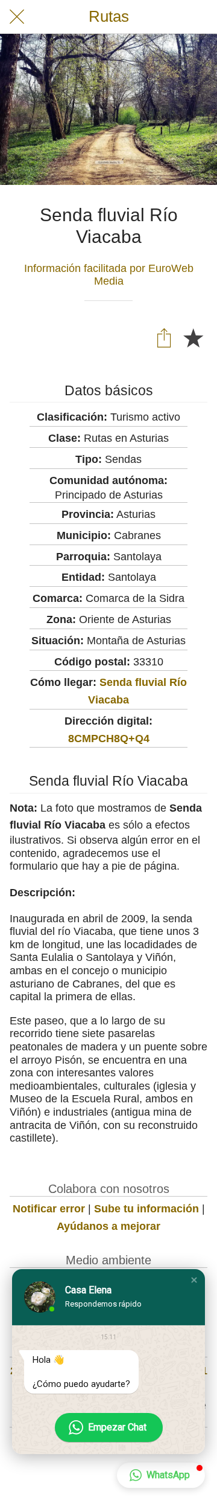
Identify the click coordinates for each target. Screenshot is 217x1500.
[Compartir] (163, 337)
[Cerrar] (17, 17)
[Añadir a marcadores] (192, 337)
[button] (194, 1280)
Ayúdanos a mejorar (108, 1226)
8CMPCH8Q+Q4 (108, 738)
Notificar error (49, 1209)
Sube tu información (146, 1209)
